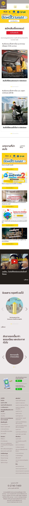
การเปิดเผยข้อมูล (19, 455)
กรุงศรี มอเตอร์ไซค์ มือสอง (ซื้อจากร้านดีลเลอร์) (21, 426)
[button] (27, 68)
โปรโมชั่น (2, 400)
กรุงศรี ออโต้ (18, 439)
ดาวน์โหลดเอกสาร (4, 407)
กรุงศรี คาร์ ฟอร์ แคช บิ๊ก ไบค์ (22, 405)
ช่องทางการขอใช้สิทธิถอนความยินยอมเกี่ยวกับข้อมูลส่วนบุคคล (7, 445)
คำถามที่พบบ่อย (4, 441)
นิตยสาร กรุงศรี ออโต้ (5, 427)
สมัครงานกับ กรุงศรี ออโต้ (6, 451)
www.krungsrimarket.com (21, 468)
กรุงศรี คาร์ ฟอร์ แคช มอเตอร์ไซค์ (20, 408)
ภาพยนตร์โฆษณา (4, 424)
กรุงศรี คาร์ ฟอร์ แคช (20, 403)
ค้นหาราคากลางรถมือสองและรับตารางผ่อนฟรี (7, 419)
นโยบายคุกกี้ (18, 458)
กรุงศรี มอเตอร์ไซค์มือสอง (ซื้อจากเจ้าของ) (21, 422)
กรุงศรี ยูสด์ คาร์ (19, 416)
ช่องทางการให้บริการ (20, 445)
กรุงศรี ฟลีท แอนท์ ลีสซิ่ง (21, 434)
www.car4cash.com (20, 466)
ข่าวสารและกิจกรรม (5, 429)
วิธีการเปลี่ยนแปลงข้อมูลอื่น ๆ (7, 449)
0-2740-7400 (14, 485)
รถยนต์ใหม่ (3, 414)
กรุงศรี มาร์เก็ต (4, 403)
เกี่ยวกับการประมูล (4, 456)
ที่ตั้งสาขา (3, 439)
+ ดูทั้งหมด (26, 280)
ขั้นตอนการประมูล (4, 458)
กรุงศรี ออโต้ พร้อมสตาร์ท (6, 405)
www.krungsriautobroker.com (22, 473)
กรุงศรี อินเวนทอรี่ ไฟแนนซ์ (21, 432)
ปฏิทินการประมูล (4, 462)
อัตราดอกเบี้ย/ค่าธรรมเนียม (6, 431)
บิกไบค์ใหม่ (3, 416)
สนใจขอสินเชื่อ (14, 33)
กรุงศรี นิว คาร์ (19, 411)
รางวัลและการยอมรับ (20, 447)
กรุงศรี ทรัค (18, 429)
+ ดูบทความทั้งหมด (22, 146)
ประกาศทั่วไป (3, 433)
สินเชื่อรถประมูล (4, 460)
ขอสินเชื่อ (3, 398)
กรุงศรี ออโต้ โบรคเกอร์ (20, 400)
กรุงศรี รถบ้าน (19, 413)
